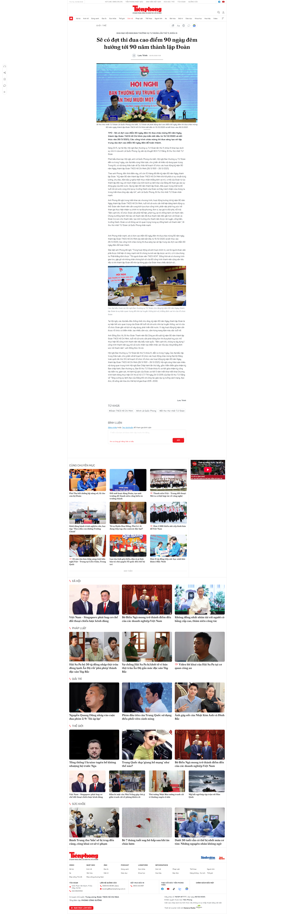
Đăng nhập (112, 427)
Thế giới (122, 18)
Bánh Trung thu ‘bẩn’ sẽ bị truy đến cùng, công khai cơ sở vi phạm (91, 841)
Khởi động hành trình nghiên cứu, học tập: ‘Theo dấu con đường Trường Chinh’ (87, 529)
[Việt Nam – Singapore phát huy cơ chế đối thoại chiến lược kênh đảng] (94, 600)
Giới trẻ (130, 18)
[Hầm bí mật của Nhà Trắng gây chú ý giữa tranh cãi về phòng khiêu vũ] (127, 781)
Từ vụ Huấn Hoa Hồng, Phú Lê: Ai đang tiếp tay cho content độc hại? (126, 527)
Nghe (4, 66)
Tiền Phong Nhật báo (134, 2)
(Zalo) (116, 886)
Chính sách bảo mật (205, 883)
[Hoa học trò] (222, 858)
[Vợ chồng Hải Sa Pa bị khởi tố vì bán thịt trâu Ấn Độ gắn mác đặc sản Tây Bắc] (147, 647)
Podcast (125, 865)
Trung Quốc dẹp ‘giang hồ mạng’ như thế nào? (145, 764)
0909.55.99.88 (108, 886)
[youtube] (223, 2)
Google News (194, 25)
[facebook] (219, 2)
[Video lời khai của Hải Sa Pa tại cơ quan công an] (200, 647)
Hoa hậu (208, 18)
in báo (183, 25)
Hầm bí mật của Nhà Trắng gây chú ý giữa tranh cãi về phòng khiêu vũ (127, 795)
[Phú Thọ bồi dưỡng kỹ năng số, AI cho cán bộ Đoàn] (87, 480)
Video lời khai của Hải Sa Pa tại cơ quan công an (198, 666)
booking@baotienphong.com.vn (113, 889)
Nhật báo (90, 865)
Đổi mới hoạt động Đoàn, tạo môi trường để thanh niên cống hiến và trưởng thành (126, 496)
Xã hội (78, 18)
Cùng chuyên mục (82, 465)
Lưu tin (4, 79)
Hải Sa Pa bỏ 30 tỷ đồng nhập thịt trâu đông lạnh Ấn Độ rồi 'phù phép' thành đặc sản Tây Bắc (93, 668)
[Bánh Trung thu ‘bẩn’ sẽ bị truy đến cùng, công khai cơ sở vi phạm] (94, 822)
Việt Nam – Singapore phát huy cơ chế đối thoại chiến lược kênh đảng (93, 619)
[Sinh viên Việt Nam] (208, 858)
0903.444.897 (138, 886)
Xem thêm (223, 18)
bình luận (189, 25)
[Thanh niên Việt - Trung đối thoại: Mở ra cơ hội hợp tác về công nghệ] (168, 480)
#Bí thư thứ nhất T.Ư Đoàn (172, 410)
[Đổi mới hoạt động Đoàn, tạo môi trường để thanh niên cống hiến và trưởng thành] (128, 480)
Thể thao (149, 18)
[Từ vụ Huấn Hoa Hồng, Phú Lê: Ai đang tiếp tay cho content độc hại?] (128, 513)
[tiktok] (175, 889)
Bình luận (4, 85)
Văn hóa (172, 18)
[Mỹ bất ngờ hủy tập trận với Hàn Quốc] (207, 781)
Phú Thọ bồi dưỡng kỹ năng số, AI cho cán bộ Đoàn (87, 494)
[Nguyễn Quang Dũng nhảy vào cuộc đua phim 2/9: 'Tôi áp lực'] (94, 697)
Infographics (161, 865)
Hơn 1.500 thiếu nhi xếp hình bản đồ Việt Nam (168, 527)
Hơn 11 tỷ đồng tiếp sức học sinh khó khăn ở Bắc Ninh (167, 560)
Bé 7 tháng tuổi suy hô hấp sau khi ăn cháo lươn (145, 841)
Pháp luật (139, 18)
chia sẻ (173, 25)
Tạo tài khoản (127, 427)
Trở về (4, 92)
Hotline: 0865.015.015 (114, 2)
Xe (166, 18)
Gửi (178, 440)
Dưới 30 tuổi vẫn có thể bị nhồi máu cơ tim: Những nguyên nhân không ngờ (199, 841)
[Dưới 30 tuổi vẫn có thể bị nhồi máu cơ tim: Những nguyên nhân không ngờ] (200, 822)
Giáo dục (189, 18)
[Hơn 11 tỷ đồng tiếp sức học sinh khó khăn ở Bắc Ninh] (168, 546)
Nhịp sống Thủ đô (75, 877)
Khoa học (198, 18)
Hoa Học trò (169, 2)
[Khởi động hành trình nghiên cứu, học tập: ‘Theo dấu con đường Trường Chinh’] (87, 513)
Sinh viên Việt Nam (153, 2)
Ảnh (105, 865)
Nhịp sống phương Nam (95, 877)
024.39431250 (77, 891)
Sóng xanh (95, 18)
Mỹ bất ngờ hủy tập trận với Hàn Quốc (204, 795)
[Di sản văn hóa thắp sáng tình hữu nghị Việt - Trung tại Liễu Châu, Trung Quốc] (87, 546)
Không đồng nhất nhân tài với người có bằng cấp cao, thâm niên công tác (199, 619)
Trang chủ (71, 18)
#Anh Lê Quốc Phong (146, 410)
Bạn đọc (176, 873)
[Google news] (188, 889)
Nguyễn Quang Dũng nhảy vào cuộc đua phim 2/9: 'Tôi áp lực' (92, 716)
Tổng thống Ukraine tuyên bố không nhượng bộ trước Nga (92, 764)
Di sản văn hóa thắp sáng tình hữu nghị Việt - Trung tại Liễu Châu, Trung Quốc (87, 562)
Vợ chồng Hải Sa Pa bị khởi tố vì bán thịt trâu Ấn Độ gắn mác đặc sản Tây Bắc (145, 668)
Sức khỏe (112, 18)
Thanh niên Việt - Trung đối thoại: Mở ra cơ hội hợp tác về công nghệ (168, 494)
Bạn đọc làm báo (83, 908)
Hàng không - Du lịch (197, 873)
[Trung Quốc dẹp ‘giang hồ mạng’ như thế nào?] (147, 745)
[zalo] (181, 889)
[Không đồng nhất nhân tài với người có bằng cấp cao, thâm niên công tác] (200, 600)
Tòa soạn (181, 2)
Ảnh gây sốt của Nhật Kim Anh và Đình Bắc (200, 716)
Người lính (158, 18)
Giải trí (180, 18)
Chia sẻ (4, 72)
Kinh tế (86, 18)
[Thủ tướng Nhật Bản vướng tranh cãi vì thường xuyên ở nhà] (167, 781)
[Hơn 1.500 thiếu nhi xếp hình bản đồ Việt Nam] (168, 513)
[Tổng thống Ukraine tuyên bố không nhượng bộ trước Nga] (94, 745)
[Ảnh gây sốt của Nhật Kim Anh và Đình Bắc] (200, 697)
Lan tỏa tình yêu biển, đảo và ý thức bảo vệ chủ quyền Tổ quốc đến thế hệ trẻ (127, 562)
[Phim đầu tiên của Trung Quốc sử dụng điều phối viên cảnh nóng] (147, 697)
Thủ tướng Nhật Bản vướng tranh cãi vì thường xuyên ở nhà (166, 795)
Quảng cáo (193, 2)
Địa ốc (104, 18)
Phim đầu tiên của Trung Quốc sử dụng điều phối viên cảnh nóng (147, 716)
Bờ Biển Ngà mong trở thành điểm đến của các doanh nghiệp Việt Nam (146, 619)
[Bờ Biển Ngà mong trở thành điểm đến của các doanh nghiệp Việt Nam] (147, 600)
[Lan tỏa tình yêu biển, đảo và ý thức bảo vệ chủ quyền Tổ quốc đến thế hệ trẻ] (128, 546)
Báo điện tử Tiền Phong (147, 10)
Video (215, 18)
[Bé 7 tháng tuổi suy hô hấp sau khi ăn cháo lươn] (147, 822)
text (178, 25)
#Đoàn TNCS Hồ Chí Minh (121, 410)
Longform (143, 865)
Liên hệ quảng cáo (108, 883)
